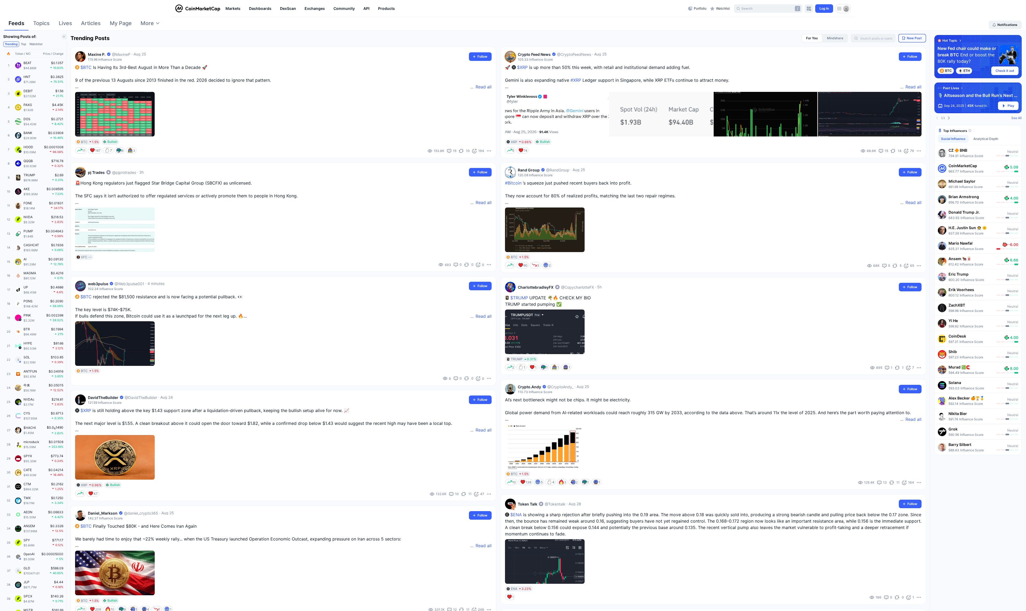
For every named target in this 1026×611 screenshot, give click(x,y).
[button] (978, 152)
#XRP (575, 80)
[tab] (16, 24)
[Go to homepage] (197, 9)
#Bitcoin (513, 183)
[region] (455, 8)
